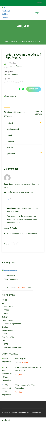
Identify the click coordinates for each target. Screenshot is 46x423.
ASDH (6, 310)
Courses (14, 41)
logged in (17, 233)
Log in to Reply (13, 211)
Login (37, 13)
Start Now (33, 89)
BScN (6, 313)
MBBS (4, 340)
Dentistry (5, 327)
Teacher (12, 63)
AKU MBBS (8, 307)
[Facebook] (13, 244)
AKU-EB (37, 41)
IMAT (6, 344)
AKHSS (4, 300)
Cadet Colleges (7, 320)
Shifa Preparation (11, 279)
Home (6, 41)
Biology (5, 317)
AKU (3, 303)
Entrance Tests (7, 330)
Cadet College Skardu (12, 323)
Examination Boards (26, 41)
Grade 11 (14, 74)
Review (7, 79)
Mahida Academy (13, 208)
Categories (8, 72)
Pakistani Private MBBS (13, 347)
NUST (6, 334)
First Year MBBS (8, 337)
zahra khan (8, 184)
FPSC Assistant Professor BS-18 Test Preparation (28, 369)
